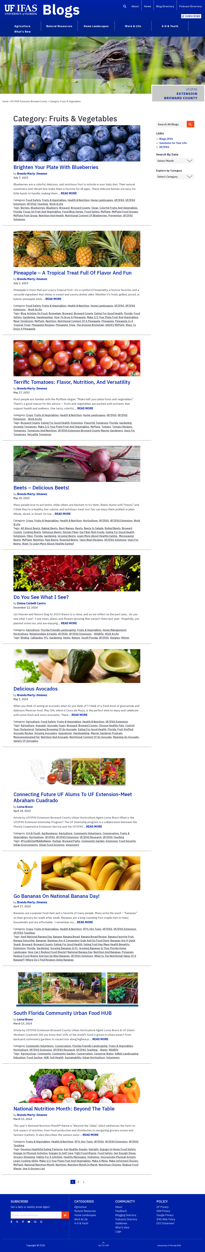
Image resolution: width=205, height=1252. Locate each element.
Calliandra (36, 637)
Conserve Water (104, 1053)
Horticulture (90, 520)
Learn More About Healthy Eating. (97, 536)
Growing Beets (67, 536)
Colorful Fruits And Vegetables (118, 207)
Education (19, 1057)
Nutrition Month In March (82, 1164)
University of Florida (166, 1245)
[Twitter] (17, 1222)
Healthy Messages (75, 1157)
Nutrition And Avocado (54, 737)
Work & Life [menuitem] (133, 26)
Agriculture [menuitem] (22, 26)
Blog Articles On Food (34, 313)
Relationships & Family (43, 633)
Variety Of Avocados (25, 741)
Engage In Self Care (61, 1153)
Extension (77, 422)
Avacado (41, 725)
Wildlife (99, 633)
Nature (76, 637)
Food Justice (34, 1057)
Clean (94, 207)
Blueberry (52, 207)
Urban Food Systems (51, 844)
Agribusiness (49, 833)
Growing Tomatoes (25, 426)
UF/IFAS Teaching (37, 204)
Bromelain (55, 313)
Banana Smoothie (24, 940)
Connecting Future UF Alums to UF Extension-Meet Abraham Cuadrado (72, 797)
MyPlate (106, 211)
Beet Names (66, 528)
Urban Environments (25, 844)
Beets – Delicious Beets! (41, 487)
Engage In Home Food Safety (117, 1149)
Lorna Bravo (25, 807)
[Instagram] (41, 1222)
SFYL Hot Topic (92, 929)
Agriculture (33, 630)
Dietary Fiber (70, 532)
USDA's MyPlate (114, 325)
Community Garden (92, 841)
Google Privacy (165, 1215)
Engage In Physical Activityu (30, 1153)
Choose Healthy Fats (111, 725)
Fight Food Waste (85, 1153)
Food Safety (33, 200)
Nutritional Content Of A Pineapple (79, 321)
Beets (79, 528)
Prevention (115, 215)
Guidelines (121, 1223)
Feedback (121, 1211)
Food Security (127, 841)
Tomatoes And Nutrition (42, 430)
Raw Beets (51, 539)
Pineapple (108, 321)
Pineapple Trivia (65, 325)
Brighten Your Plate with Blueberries (55, 167)
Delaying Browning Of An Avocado (56, 729)
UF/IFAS (119, 200)
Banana (57, 936)
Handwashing (45, 317)
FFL (46, 637)
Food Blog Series (72, 211)
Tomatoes (19, 430)
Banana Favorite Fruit (121, 936)
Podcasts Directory (126, 1219)
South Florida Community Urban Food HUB (62, 1013)
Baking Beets (49, 528)
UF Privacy (162, 1207)
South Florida (89, 637)
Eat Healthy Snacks (75, 1149)
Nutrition (51, 321)
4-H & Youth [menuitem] (170, 26)
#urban (56, 841)
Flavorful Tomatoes (96, 422)
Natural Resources (85, 1211)
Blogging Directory (125, 1215)
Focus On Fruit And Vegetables (42, 211)
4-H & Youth (33, 833)
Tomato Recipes (122, 426)
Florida (17, 211)
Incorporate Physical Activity (118, 1157)
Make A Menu (100, 1160)
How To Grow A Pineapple (70, 317)
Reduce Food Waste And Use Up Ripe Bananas (41, 956)
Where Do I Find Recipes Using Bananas (49, 959)
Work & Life (56, 204)
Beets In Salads (93, 528)
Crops (29, 415)
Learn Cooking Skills (25, 1160)
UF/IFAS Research (91, 837)
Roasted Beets (69, 539)
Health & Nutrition (78, 200)
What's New (122, 1227)
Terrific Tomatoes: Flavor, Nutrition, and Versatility (71, 382)
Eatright (93, 1149)
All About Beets (30, 528)
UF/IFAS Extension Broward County (29, 101)
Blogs (61, 9)
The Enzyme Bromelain (90, 325)
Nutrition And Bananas (107, 952)
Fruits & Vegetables (54, 200)
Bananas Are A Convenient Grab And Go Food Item (78, 940)
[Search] (125, 7)
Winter (125, 637)
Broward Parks (71, 841)
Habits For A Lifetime (49, 1157)
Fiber (30, 536)
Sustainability (73, 1057)
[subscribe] (65, 1215)
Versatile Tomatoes (39, 434)
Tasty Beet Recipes (91, 539)
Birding (25, 637)
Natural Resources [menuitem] (59, 26)
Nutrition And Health (51, 215)
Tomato (106, 426)
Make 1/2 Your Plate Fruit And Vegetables (112, 317)
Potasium (127, 952)
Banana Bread (71, 936)
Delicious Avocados (35, 688)
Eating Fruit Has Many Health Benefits (106, 944)
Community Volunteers (87, 833)
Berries (25, 207)
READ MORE (69, 193)
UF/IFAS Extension (121, 520)
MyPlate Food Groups (125, 211)
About (135, 6)
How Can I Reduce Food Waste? (47, 952)
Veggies (115, 637)
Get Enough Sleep (125, 1153)
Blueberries (38, 207)
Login (118, 1231)
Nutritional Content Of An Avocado (91, 737)
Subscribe (192, 16)
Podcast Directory (190, 6)
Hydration (93, 1157)
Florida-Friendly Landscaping (58, 630)
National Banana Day (80, 952)
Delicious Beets (52, 532)
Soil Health (56, 1057)
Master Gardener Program (106, 733)
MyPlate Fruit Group (25, 215)
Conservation (111, 833)
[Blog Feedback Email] (35, 1222)
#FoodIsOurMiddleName (36, 841)
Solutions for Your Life (173, 143)
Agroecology (28, 1053)
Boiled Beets (113, 528)
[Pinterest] (23, 1222)
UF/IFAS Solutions (115, 539)
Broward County (80, 207)
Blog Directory (165, 6)
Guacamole (65, 733)
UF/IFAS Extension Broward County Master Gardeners (90, 430)
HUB (46, 1057)
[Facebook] (11, 1222)
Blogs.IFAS (166, 138)
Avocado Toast (56, 725)
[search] (190, 124)
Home (147, 6)
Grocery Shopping (24, 1157)
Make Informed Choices (123, 1160)
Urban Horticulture (93, 1057)
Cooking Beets (32, 532)
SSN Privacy (163, 1211)
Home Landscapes (102, 200)
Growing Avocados (45, 733)
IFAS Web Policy (165, 1219)
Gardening (29, 317)
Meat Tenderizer (23, 321)
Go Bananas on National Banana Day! (56, 896)
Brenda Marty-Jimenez (32, 173)
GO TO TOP (103, 1245)
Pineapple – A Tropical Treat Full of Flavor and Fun (72, 272)
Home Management (114, 630)
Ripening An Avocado (126, 737)
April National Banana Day (36, 936)
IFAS (179, 1245)
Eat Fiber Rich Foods (92, 532)
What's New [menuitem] (22, 31)
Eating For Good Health (108, 313)
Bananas (41, 940)
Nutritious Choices (110, 1164)
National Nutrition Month (39, 1164)
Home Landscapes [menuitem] (96, 26)
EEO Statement (165, 1223)
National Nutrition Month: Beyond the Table (64, 1108)
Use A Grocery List (34, 1168)
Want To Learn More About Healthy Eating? (48, 543)
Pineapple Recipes (43, 325)
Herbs (66, 637)
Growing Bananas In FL (64, 948)
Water (103, 1049)
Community (44, 1053)
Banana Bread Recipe (94, 936)
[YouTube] (29, 1222)
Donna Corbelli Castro (31, 603)
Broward (64, 207)
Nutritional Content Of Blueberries (86, 215)
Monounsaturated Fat (26, 737)
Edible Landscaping (126, 1053)
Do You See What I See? (41, 597)
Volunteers (72, 844)
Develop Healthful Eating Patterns (42, 1149)
